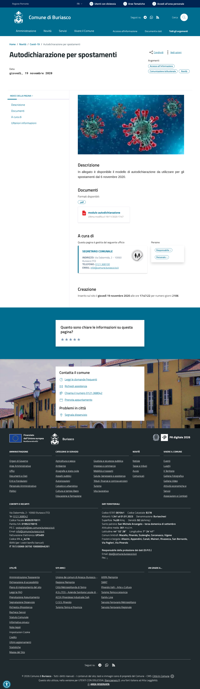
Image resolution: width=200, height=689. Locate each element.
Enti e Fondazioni (18, 481)
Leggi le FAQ (15, 592)
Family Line (107, 597)
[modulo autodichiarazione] (84, 213)
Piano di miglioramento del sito (25, 587)
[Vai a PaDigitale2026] (171, 437)
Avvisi (136, 471)
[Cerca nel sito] (184, 17)
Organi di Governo (18, 461)
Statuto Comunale (18, 617)
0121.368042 (20, 516)
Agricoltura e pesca (65, 461)
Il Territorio (169, 471)
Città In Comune (160, 676)
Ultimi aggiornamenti (20, 642)
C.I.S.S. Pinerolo (63, 602)
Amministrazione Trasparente (24, 577)
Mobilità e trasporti (103, 471)
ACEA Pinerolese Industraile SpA (72, 597)
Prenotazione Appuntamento (24, 597)
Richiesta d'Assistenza (20, 607)
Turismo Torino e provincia (114, 592)
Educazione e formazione (68, 496)
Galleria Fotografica (174, 476)
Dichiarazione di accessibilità (23, 582)
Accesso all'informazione (125, 31)
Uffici (12, 471)
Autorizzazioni (63, 481)
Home (12, 44)
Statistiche (15, 647)
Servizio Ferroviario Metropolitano (118, 602)
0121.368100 (102, 264)
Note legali (15, 627)
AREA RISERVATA (100, 684)
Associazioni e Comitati (175, 496)
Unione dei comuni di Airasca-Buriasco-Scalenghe (81, 577)
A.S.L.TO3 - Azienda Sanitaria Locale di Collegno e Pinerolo (86, 592)
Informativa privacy (19, 622)
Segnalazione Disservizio (22, 602)
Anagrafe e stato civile (67, 471)
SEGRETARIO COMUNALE (97, 251)
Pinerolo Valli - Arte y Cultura (116, 587)
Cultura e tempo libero (67, 491)
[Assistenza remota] (172, 676)
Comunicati (138, 476)
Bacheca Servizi (17, 612)
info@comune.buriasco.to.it (105, 268)
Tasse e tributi (140, 466)
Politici (12, 491)
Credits (13, 637)
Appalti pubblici (63, 476)
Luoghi (167, 466)
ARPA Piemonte (109, 577)
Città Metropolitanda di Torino (71, 587)
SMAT (104, 582)
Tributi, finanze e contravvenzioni (111, 481)
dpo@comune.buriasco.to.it (123, 554)
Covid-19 (35, 44)
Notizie (136, 461)
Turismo (97, 486)
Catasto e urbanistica (67, 486)
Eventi (167, 461)
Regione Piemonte (20, 3)
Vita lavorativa (101, 491)
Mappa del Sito (17, 652)
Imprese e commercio (105, 466)
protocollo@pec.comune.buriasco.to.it (35, 527)
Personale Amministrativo (22, 486)
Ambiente (61, 466)
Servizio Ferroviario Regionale (116, 607)
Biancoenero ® (112, 680)
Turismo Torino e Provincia (69, 607)
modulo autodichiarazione (104, 212)
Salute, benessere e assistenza (109, 476)
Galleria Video (171, 481)
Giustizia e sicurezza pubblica (108, 461)
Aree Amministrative (20, 466)
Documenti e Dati (18, 476)
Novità (22, 44)
